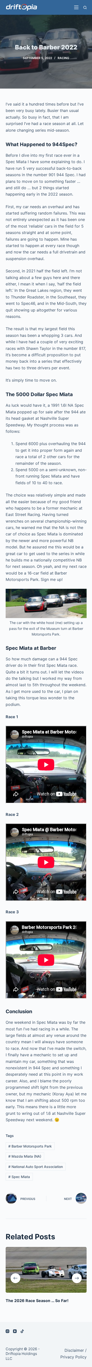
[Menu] (76, 7)
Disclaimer (74, 1350)
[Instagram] (7, 1331)
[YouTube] (15, 1331)
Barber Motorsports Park (30, 1146)
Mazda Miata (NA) (24, 1156)
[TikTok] (22, 1331)
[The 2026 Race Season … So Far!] (46, 1270)
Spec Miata (19, 1177)
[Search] (85, 7)
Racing (63, 58)
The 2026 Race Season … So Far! (37, 1300)
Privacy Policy (73, 1356)
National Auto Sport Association (35, 1167)
